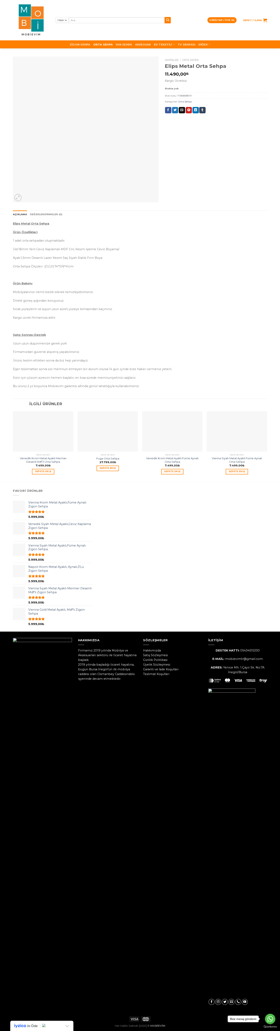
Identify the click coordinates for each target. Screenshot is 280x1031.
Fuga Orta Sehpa (107, 458)
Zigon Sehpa (80, 44)
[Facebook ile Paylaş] (168, 110)
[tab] (20, 214)
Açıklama (20, 214)
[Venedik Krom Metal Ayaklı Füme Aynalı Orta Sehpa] (172, 431)
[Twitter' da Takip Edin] (225, 1002)
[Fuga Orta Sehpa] (107, 431)
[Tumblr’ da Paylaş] (202, 110)
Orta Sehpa (103, 44)
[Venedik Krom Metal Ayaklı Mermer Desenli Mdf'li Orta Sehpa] (43, 431)
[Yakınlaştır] (18, 197)
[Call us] (238, 1002)
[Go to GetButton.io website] (270, 1026)
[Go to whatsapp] (270, 1019)
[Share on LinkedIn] (195, 110)
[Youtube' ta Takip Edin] (245, 1002)
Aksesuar (143, 44)
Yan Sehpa (124, 44)
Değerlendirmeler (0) (46, 214)
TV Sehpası (187, 44)
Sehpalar (172, 59)
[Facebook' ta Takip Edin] (211, 1002)
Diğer (203, 44)
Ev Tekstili (163, 44)
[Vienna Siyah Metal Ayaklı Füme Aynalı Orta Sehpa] (237, 431)
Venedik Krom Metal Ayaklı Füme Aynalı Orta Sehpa (172, 460)
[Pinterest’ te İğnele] (189, 110)
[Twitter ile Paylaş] (175, 110)
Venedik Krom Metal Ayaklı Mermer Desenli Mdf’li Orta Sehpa (43, 460)
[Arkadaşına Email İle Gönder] (182, 110)
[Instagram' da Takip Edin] (218, 1002)
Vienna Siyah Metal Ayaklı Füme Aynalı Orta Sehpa (237, 460)
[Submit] (168, 20)
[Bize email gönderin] (231, 1002)
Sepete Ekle (43, 471)
